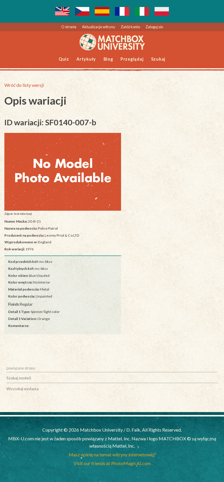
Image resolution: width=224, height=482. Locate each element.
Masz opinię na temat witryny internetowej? (112, 454)
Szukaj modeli (18, 378)
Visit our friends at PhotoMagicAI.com (112, 463)
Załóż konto (130, 26)
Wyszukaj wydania (22, 388)
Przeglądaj (132, 59)
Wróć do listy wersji (24, 85)
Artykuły (86, 59)
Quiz (64, 59)
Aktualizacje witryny (98, 26)
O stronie (68, 26)
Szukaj (158, 59)
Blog (108, 59)
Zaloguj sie (154, 26)
